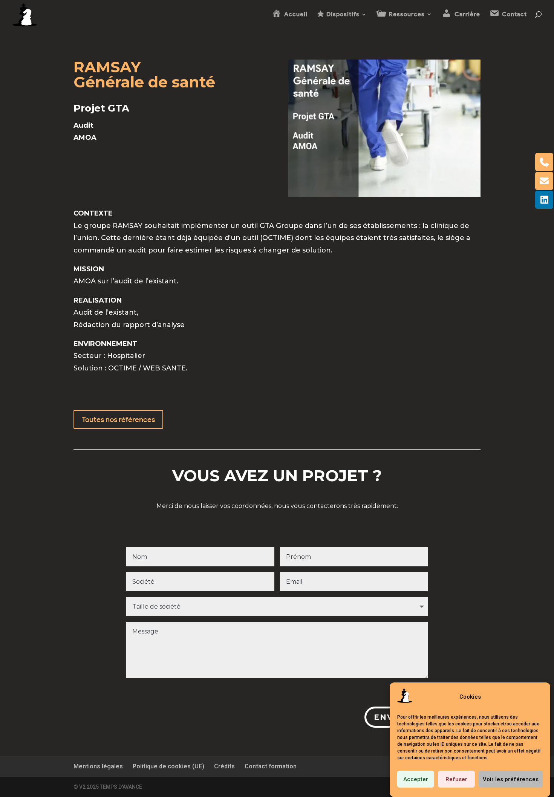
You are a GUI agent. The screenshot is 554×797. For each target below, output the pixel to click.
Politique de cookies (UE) (168, 766)
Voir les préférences (511, 779)
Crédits (224, 766)
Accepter (415, 779)
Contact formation (271, 766)
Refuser (456, 779)
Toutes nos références (118, 419)
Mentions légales (98, 766)
